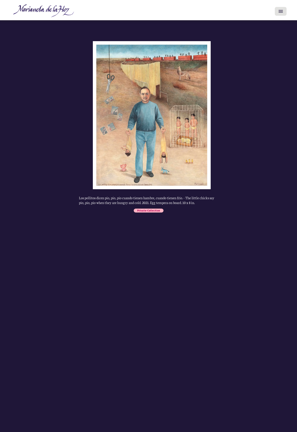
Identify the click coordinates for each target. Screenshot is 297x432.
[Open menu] (281, 11)
